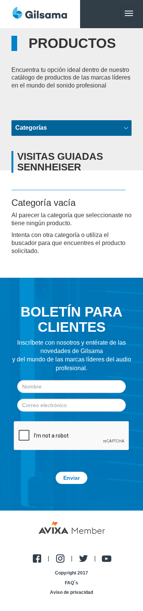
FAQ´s (71, 583)
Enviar (71, 478)
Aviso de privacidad (71, 592)
